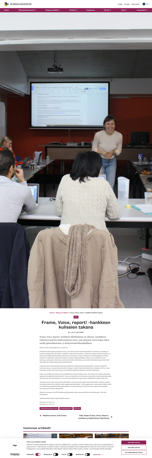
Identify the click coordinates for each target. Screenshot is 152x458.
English (120, 4)
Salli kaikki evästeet (134, 442)
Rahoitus (77, 408)
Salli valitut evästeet (134, 447)
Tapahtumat (90, 10)
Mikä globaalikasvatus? (26, 10)
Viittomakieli (135, 4)
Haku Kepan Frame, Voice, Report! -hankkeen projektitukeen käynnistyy (93, 416)
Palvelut (106, 10)
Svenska (127, 4)
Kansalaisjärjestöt (66, 408)
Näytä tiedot (97, 454)
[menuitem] (6, 10)
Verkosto (72, 10)
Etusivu (6, 10)
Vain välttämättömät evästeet (134, 452)
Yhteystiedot (141, 10)
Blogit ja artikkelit (52, 10)
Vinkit (123, 10)
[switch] (55, 454)
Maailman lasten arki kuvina (54, 415)
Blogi (76, 317)
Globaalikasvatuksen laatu (49, 408)
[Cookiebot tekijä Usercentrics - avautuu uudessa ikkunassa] (15, 454)
